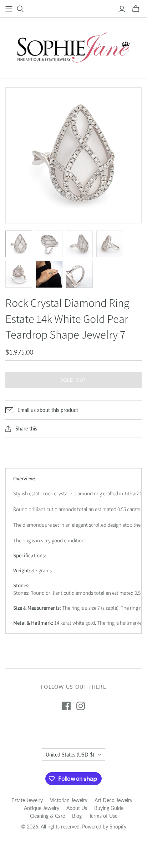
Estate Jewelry (27, 800)
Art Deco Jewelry (113, 800)
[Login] (122, 9)
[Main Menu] (8, 8)
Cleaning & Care (47, 816)
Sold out (73, 380)
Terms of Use (103, 816)
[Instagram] (80, 706)
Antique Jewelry (41, 808)
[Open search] (20, 8)
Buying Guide (108, 808)
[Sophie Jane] (73, 46)
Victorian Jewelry (68, 800)
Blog (77, 816)
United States (70, 755)
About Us (76, 808)
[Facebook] (66, 706)
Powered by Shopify (104, 826)
